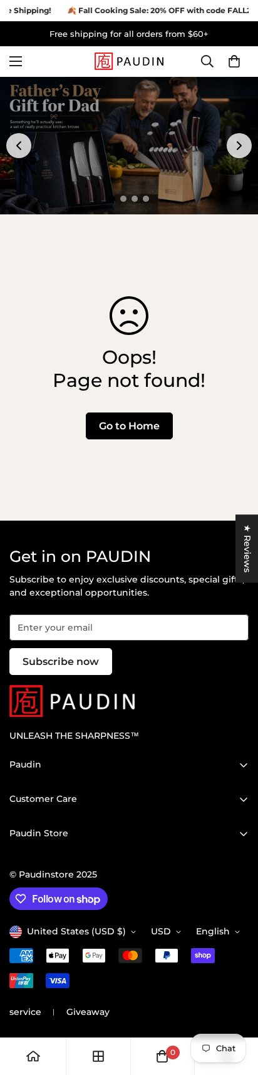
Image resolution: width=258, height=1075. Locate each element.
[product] (33, 1056)
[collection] (98, 1056)
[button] (234, 62)
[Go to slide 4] (146, 199)
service (25, 1012)
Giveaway (88, 1012)
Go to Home (129, 426)
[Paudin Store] (129, 61)
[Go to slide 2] (123, 199)
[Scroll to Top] (235, 1008)
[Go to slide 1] (112, 199)
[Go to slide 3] (135, 199)
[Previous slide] (18, 145)
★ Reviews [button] (247, 548)
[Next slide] (239, 145)
